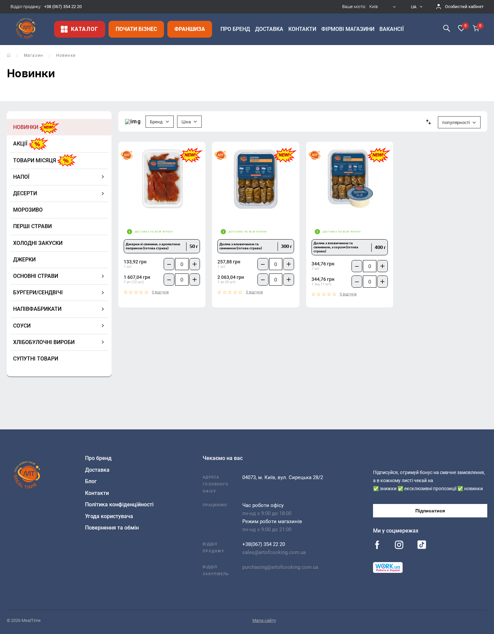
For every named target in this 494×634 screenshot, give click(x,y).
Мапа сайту (264, 620)
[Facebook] (377, 545)
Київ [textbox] (373, 6)
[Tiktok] (422, 546)
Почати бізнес (136, 29)
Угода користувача (109, 516)
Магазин (33, 55)
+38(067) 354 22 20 (263, 544)
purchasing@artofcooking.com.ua (280, 567)
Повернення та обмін (112, 527)
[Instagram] (399, 545)
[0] (461, 29)
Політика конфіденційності (119, 504)
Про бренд (98, 458)
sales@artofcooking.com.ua (274, 552)
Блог (91, 481)
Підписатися (430, 510)
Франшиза (189, 29)
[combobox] (383, 6)
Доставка (97, 470)
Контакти (97, 493)
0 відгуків (160, 292)
